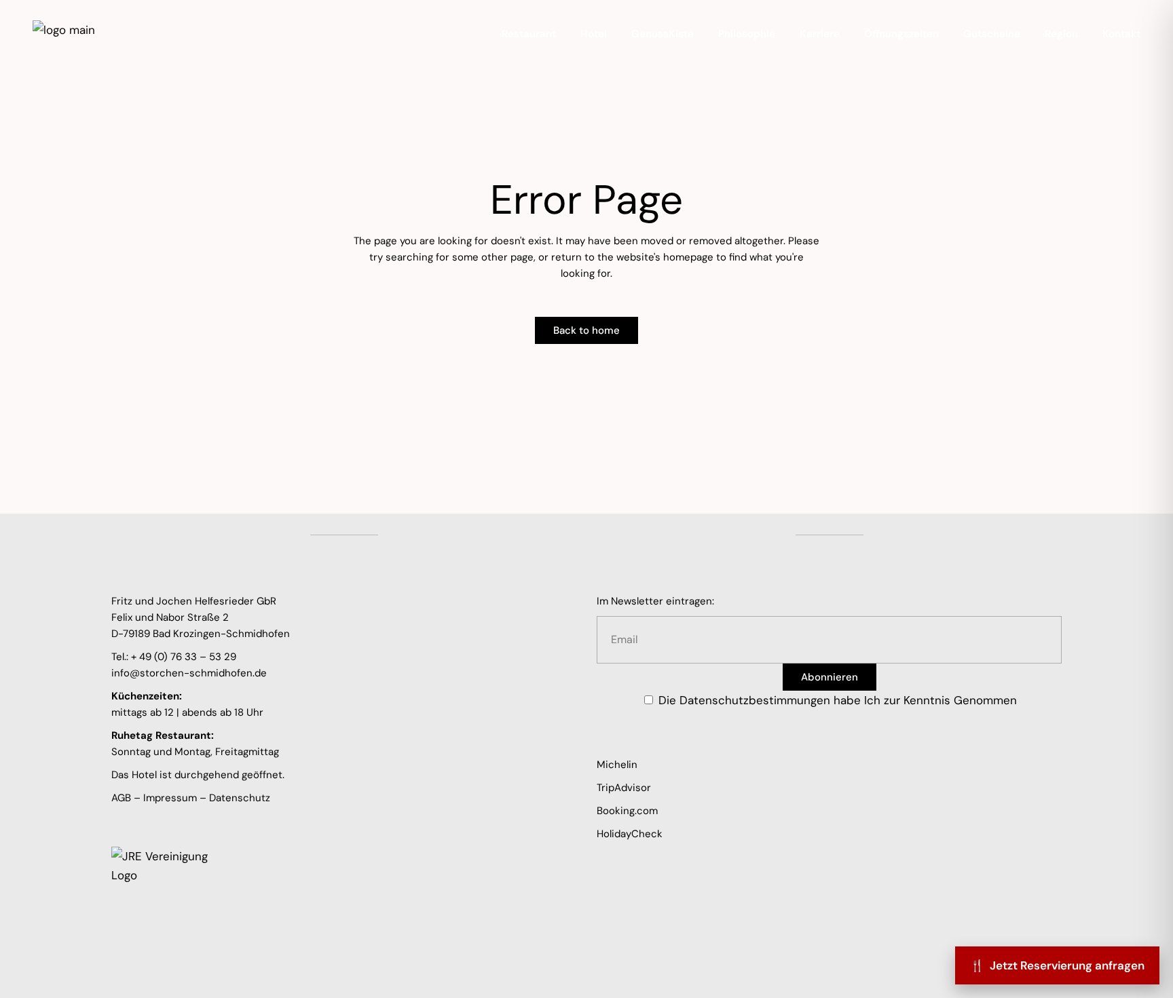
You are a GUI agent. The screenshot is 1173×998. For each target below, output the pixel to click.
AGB (121, 798)
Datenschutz (239, 798)
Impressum (170, 798)
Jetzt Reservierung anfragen (1057, 965)
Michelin (617, 764)
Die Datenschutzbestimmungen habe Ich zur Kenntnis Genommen (837, 700)
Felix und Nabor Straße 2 (170, 617)
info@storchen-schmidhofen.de (189, 673)
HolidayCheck (630, 834)
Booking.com (627, 811)
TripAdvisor (624, 787)
